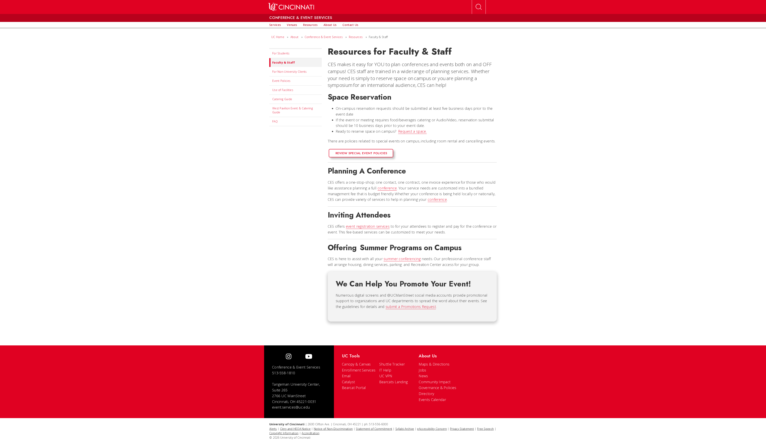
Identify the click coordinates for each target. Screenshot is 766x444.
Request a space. (412, 131)
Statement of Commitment (374, 429)
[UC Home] (291, 7)
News (423, 375)
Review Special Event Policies (361, 153)
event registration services (368, 226)
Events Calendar (432, 399)
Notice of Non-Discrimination (333, 429)
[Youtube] (308, 356)
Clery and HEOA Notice (295, 429)
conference (387, 188)
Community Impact (434, 381)
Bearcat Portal (354, 387)
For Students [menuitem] (281, 53)
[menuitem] (275, 25)
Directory (426, 393)
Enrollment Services (359, 370)
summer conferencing (402, 258)
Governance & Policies (437, 387)
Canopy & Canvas (356, 364)
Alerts (273, 429)
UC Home (277, 37)
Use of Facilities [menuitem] (282, 90)
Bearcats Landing (393, 381)
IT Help (385, 370)
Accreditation (310, 433)
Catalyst (348, 381)
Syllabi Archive (404, 429)
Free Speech (485, 429)
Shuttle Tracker (392, 364)
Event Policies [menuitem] (281, 81)
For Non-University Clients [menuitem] (289, 72)
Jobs (422, 370)
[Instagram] (288, 356)
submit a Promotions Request (411, 306)
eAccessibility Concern (432, 429)
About (294, 37)
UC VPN (385, 375)
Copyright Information (283, 433)
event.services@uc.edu (291, 407)
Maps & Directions (434, 364)
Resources (356, 37)
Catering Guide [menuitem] (282, 99)
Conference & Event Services (324, 37)
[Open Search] (479, 7)
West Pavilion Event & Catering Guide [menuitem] (292, 110)
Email (346, 375)
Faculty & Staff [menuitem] (283, 62)
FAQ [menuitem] (275, 121)
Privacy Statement (462, 429)
